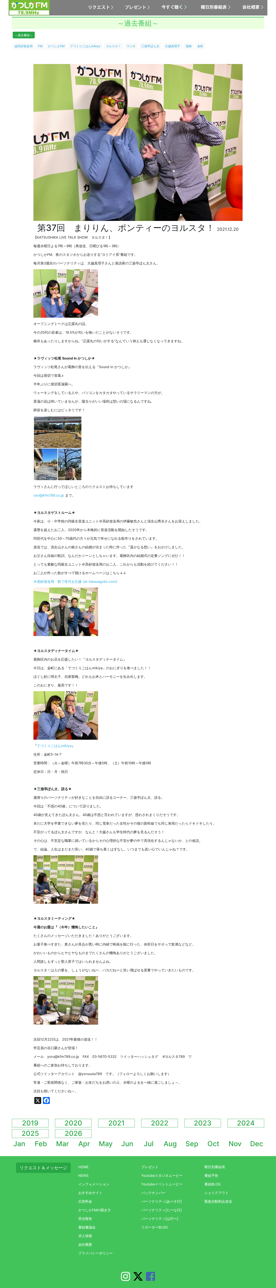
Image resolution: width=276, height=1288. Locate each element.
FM (40, 46)
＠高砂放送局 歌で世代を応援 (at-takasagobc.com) (75, 581)
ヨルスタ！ (113, 46)
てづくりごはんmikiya (85, 46)
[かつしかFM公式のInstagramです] (125, 1279)
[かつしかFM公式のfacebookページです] (150, 1279)
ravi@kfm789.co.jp (48, 495)
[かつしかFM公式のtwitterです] (138, 1279)
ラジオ (131, 46)
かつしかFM (56, 46)
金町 (200, 46)
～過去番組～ (24, 35)
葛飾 (189, 46)
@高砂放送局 (24, 46)
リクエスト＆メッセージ (43, 1167)
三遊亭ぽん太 (150, 46)
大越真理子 (172, 46)
